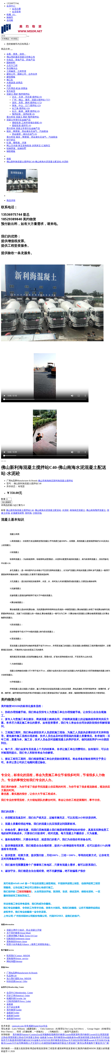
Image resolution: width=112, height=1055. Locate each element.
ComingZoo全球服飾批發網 (42, 1034)
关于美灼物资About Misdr (19, 933)
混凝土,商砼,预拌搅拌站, (18, 94)
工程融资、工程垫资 (16, 71)
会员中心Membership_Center (20, 993)
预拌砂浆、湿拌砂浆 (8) (23, 114)
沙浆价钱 (37, 513)
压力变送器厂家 (71, 1043)
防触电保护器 (57, 1043)
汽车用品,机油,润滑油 (17, 88)
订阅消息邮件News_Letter (19, 1001)
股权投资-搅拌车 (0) (21, 125)
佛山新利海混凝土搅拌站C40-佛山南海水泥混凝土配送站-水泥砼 (37, 161)
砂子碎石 (11, 140)
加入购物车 (6, 502)
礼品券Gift (12, 975)
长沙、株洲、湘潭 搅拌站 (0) (26, 111)
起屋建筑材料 (17, 513)
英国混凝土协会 (15, 1037)
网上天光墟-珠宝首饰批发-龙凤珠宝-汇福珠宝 (28, 145)
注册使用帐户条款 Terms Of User (22, 936)
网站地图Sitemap (14, 961)
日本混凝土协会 (31, 1037)
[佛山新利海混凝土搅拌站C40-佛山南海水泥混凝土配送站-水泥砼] (22, 196)
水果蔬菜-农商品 (15, 82)
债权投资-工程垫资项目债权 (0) (27, 123)
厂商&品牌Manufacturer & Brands (22, 973)
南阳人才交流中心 (32, 1043)
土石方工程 (12, 65)
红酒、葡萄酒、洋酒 (16, 143)
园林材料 (11, 62)
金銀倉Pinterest (13, 1018)
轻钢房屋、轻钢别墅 (16, 148)
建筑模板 (11, 77)
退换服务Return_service (17, 958)
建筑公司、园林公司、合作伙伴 (22, 74)
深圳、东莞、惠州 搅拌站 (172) (27, 102)
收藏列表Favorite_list (16, 998)
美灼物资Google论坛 (90, 1034)
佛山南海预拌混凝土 (96, 510)
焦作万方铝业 (102, 1037)
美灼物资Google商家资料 (68, 1034)
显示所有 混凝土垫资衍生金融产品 (23, 128)
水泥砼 (65, 510)
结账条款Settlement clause (18, 938)
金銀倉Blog (72, 1037)
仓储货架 (46, 1043)
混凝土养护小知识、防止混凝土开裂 (24, 930)
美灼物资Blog (60, 1037)
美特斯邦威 (20, 1040)
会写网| (20, 1043)
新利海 (28, 513)
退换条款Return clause (17, 941)
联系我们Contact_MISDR (18, 955)
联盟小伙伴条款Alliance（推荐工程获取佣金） (29, 944)
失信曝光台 (12, 68)
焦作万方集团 (7, 1040)
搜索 (9, 159)
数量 (3, 499)
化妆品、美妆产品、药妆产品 (21, 60)
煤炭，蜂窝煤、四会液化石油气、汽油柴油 (27, 131)
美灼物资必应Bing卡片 (62, 1040)
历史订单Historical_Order (18, 995)
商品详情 (11, 200)
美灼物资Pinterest (21, 1034)
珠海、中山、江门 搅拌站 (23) (26, 105)
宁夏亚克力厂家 (101, 1043)
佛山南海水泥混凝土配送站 (48, 510)
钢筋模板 (11, 151)
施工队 (10, 80)
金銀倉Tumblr (13, 1015)
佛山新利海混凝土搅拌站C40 (20, 510)
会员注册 (16, 9)
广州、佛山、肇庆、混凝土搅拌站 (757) (31, 100)
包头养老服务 (86, 1043)
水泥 (9, 85)
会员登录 (16, 11)
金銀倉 (10, 1004)
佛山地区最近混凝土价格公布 (21, 57)
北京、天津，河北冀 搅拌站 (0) (27, 97)
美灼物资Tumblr (14, 1010)
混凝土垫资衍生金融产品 (19, 120)
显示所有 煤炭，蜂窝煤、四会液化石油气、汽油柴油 (32, 137)
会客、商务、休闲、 (16, 54)
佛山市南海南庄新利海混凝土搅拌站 (55, 480)
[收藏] (2, 461)
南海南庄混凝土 (77, 510)
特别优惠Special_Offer (17, 981)
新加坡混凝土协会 (87, 1037)
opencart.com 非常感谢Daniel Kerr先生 (30, 1026)
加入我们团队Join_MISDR (19, 978)
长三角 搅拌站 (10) (21, 108)
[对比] (5, 461)
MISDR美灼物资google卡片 (86, 1040)
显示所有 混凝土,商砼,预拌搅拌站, (23, 117)
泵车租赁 (11, 91)
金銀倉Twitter (13, 1013)
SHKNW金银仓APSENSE (38, 1040)
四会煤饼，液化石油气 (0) (24, 134)
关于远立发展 (13, 1007)
